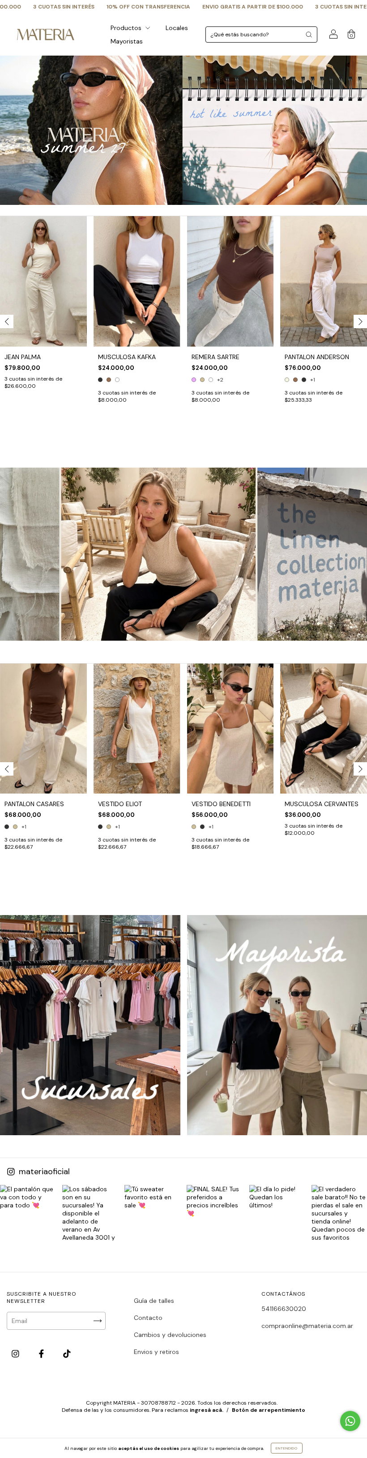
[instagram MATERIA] (16, 1354)
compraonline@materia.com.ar (307, 1326)
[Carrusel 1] (90, 1025)
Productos (127, 28)
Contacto (148, 1318)
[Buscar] (308, 34)
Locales (177, 28)
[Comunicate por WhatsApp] (350, 1421)
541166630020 (283, 1309)
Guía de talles (154, 1301)
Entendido (287, 1448)
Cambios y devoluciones (170, 1335)
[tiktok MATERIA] (67, 1354)
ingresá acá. (206, 1410)
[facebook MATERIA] (42, 1354)
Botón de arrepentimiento (268, 1410)
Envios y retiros (156, 1352)
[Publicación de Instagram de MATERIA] (27, 1213)
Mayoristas (127, 41)
